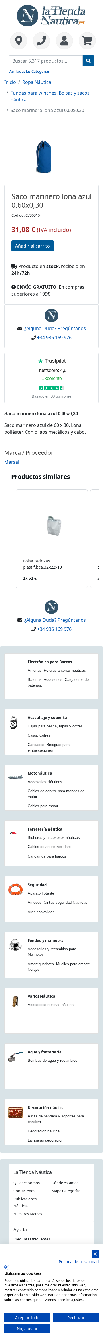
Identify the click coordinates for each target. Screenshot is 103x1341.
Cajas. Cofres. (40, 735)
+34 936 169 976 (54, 337)
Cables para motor (43, 806)
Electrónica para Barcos (50, 661)
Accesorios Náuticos (45, 782)
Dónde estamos (65, 1182)
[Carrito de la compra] (86, 40)
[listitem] (52, 538)
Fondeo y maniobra (46, 940)
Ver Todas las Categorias (29, 71)
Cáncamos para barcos (47, 856)
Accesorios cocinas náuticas (52, 1005)
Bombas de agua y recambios (52, 1060)
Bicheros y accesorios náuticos (54, 837)
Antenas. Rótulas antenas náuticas (57, 670)
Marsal (11, 462)
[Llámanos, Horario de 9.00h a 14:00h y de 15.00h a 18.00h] (41, 40)
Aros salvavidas (41, 912)
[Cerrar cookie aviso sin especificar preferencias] (95, 1254)
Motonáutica (40, 773)
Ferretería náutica (45, 829)
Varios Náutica (41, 996)
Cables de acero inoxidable (50, 847)
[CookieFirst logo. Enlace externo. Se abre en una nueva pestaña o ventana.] (6, 1267)
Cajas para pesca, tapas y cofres (55, 726)
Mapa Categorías (66, 1190)
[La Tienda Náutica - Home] (51, 15)
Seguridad (37, 884)
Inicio (10, 82)
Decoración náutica (46, 1107)
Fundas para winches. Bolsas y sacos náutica (50, 96)
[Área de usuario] (64, 40)
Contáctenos (24, 1190)
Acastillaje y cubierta (47, 717)
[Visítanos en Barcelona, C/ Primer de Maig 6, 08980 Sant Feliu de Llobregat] (18, 40)
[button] (10, 538)
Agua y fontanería (45, 1052)
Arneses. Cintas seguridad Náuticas (57, 902)
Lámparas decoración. (46, 1140)
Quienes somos (26, 1182)
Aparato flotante (41, 893)
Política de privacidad (79, 1261)
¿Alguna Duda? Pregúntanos (55, 328)
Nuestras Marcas (27, 1213)
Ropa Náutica (36, 82)
